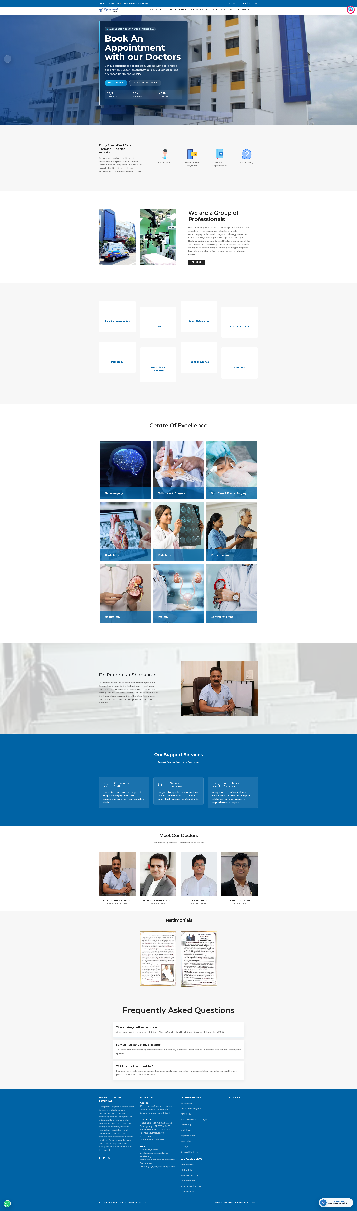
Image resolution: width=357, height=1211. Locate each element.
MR (256, 3)
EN (244, 3)
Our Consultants (158, 10)
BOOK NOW (114, 83)
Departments (177, 10)
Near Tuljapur (187, 1191)
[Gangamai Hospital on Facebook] (99, 1157)
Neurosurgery (187, 1103)
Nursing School (218, 10)
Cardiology (186, 1124)
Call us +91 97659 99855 (109, 3)
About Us (234, 10)
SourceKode (141, 1202)
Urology (184, 1146)
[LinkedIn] (234, 3)
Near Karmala (188, 1180)
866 (172, 1122)
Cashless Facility (198, 10)
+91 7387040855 (162, 1126)
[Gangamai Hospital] (109, 10)
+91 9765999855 (159, 1122)
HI (250, 3)
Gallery (217, 1202)
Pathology (186, 1113)
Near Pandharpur (189, 1175)
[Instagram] (237, 3)
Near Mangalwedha (191, 1186)
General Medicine (190, 1151)
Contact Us (248, 10)
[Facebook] (229, 3)
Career (224, 1202)
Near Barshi (186, 1169)
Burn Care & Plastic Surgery (195, 1119)
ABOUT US (196, 262)
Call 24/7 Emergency (145, 83)
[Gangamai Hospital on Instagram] (109, 1157)
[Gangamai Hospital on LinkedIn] (104, 1157)
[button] (349, 59)
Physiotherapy (188, 1135)
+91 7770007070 (162, 1129)
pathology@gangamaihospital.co (157, 1166)
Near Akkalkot (188, 1164)
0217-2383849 (157, 1139)
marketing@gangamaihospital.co (157, 1159)
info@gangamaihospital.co (135, 3)
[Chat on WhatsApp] (7, 1203)
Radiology (186, 1130)
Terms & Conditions (249, 1202)
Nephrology (186, 1141)
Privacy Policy (234, 1202)
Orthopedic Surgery (191, 1108)
